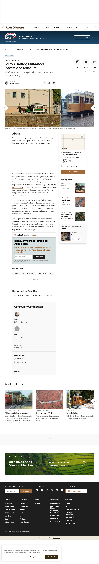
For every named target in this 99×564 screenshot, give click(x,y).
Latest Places (10, 507)
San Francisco (17, 187)
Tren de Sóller (72, 413)
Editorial (24, 499)
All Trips (38, 503)
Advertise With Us (72, 510)
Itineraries (23, 510)
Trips (37, 499)
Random (8, 516)
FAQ (66, 507)
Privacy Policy (70, 517)
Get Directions (73, 172)
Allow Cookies (51, 557)
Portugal (29, 138)
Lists (21, 513)
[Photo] (80, 188)
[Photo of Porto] (65, 236)
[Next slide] (94, 108)
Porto (23, 138)
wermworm (18, 337)
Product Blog (55, 515)
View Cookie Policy (34, 552)
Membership (55, 503)
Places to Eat (9, 513)
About (67, 503)
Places (7, 499)
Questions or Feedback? (49, 538)
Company (69, 499)
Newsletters (24, 522)
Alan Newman (15, 84)
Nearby (7, 519)
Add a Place (9, 522)
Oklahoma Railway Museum (17, 413)
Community (55, 499)
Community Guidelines (54, 511)
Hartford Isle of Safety (45, 413)
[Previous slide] (5, 108)
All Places (8, 503)
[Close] (58, 547)
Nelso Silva (71, 128)
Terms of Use (23, 261)
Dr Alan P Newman (20, 322)
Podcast (23, 519)
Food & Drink (24, 507)
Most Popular (10, 510)
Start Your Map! (82, 37)
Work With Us (55, 521)
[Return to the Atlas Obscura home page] (13, 27)
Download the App (78, 491)
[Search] (95, 27)
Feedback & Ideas (55, 507)
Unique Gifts (54, 518)
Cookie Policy (70, 520)
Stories (22, 503)
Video (22, 516)
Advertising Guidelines (69, 513)
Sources (17, 371)
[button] (77, 62)
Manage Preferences (36, 557)
